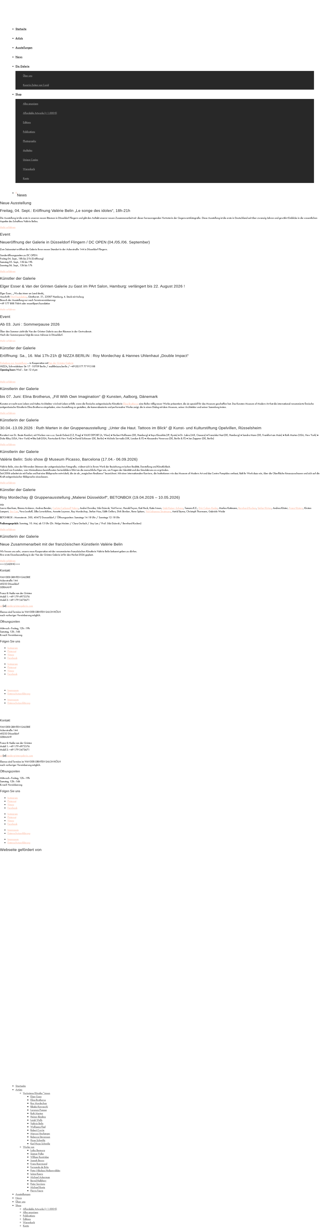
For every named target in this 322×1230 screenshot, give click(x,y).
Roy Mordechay (38, 1103)
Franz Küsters (296, 508)
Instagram (12, 648)
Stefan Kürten (265, 508)
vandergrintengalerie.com (19, 606)
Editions (27, 122)
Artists (19, 38)
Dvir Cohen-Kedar (208, 508)
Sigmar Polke (37, 1153)
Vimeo (10, 654)
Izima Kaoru (36, 1173)
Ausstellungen (23, 47)
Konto (26, 178)
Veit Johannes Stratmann (158, 511)
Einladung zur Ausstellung (13, 363)
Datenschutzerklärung (18, 693)
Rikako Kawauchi (39, 1106)
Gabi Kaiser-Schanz (173, 508)
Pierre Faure (36, 1190)
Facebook (12, 658)
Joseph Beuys (37, 1160)
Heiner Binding (38, 1116)
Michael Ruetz (37, 1187)
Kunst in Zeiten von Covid (36, 85)
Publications (29, 131)
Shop (18, 94)
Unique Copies (30, 159)
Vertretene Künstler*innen (36, 1093)
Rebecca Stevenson (40, 1137)
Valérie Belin (36, 1123)
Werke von (28, 1147)
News (18, 57)
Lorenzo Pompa (38, 1110)
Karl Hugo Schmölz (40, 1143)
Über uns (27, 75)
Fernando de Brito (39, 1167)
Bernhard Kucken (247, 508)
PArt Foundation (18, 296)
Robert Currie (37, 1130)
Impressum (13, 690)
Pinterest (11, 651)
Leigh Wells (36, 1120)
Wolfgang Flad (37, 1126)
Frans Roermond (38, 1163)
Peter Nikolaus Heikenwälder (45, 1170)
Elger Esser (36, 1096)
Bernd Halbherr (38, 1180)
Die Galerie (22, 66)
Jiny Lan (14, 511)
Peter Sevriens (37, 1184)
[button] (7, 309)
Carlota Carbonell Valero (65, 508)
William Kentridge (39, 1157)
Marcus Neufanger (40, 1133)
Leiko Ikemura (37, 1150)
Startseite (20, 29)
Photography (29, 141)
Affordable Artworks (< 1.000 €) (40, 113)
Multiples (27, 150)
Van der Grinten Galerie (60, 363)
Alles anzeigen (30, 103)
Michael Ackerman (40, 1177)
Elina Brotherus (130, 403)
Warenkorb (29, 169)
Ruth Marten (36, 1113)
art (1, 606)
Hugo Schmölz (37, 1140)
